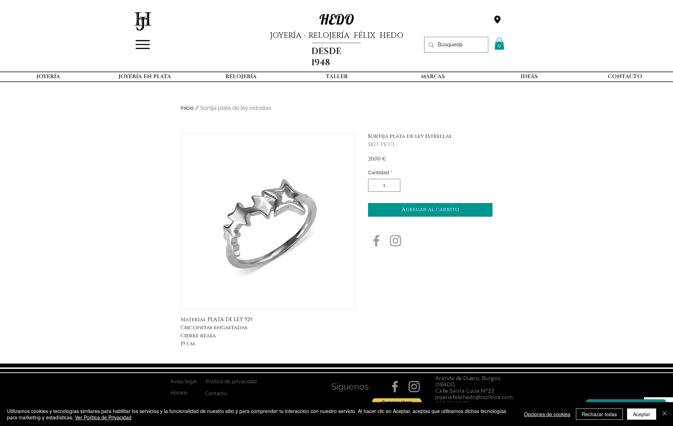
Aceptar (641, 414)
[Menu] (143, 44)
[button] (499, 44)
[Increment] (394, 185)
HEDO (336, 19)
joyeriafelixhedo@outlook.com (474, 397)
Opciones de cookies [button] (547, 414)
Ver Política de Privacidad (103, 417)
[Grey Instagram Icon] (395, 240)
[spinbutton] (384, 185)
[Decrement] (373, 185)
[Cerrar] (664, 414)
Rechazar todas (599, 414)
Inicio (187, 107)
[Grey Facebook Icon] (376, 240)
